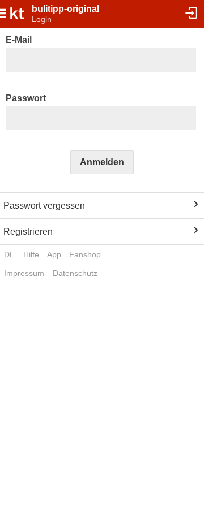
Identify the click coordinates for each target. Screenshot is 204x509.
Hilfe (31, 254)
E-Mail (19, 40)
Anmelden (102, 162)
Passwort (26, 98)
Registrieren (28, 231)
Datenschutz (75, 273)
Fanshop (85, 254)
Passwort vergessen (44, 205)
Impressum (24, 273)
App (54, 254)
